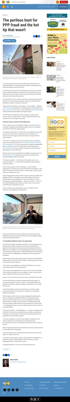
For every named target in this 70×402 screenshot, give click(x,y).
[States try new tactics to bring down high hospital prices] (51, 78)
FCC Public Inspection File (44, 382)
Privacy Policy (42, 385)
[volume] (8, 6)
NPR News (5, 15)
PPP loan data (8, 108)
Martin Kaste (10, 35)
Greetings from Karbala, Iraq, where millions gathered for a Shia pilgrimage (61, 66)
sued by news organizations (13, 109)
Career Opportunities (29, 388)
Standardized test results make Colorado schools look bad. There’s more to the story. (60, 107)
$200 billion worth (10, 155)
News (57, 102)
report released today (8, 148)
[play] (4, 7)
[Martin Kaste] (6, 363)
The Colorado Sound (58, 388)
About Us (27, 382)
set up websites (36, 109)
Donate (64, 2)
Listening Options (28, 385)
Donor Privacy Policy (43, 388)
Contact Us (56, 385)
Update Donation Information (60, 382)
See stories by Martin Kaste (18, 362)
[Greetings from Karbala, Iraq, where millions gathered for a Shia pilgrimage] (51, 64)
